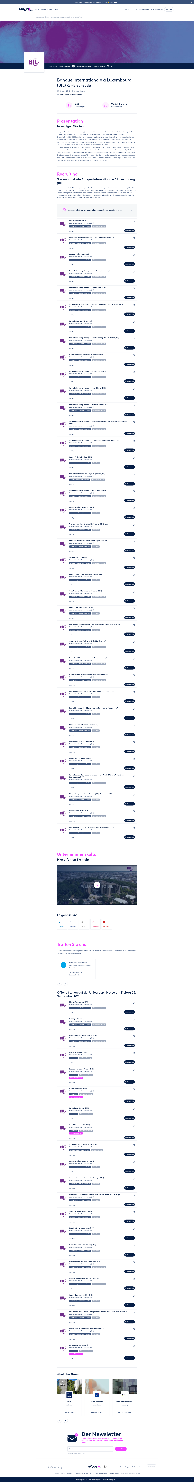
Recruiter (169, 9)
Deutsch (69, 1473)
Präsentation (52, 66)
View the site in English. (107, 1480)
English (63, 1473)
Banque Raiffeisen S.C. (124, 1402)
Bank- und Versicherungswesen (71, 94)
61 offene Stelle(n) (69, 1412)
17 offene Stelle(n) (97, 1412)
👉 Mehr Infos (112, 2)
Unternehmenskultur (84, 66)
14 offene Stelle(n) (124, 1412)
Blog (56, 9)
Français (56, 1473)
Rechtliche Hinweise (101, 1473)
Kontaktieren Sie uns (82, 1473)
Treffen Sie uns (99, 66)
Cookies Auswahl (114, 1473)
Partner (92, 1473)
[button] (65, 1420)
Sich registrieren (157, 9)
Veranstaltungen (47, 9)
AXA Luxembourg (97, 1402)
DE (126, 9)
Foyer (69, 1402)
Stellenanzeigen (67, 66)
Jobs (37, 9)
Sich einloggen (144, 9)
